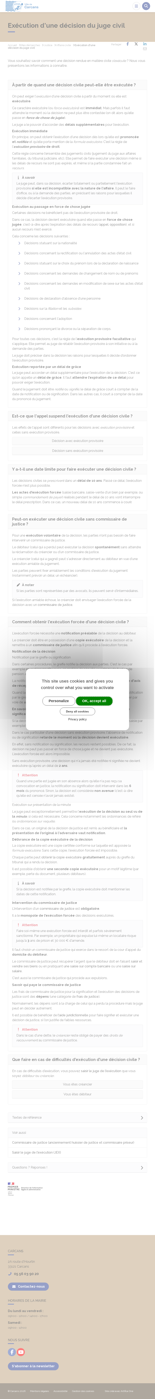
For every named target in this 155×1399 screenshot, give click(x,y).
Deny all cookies (77, 711)
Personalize (59, 701)
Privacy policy (77, 719)
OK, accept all (94, 701)
